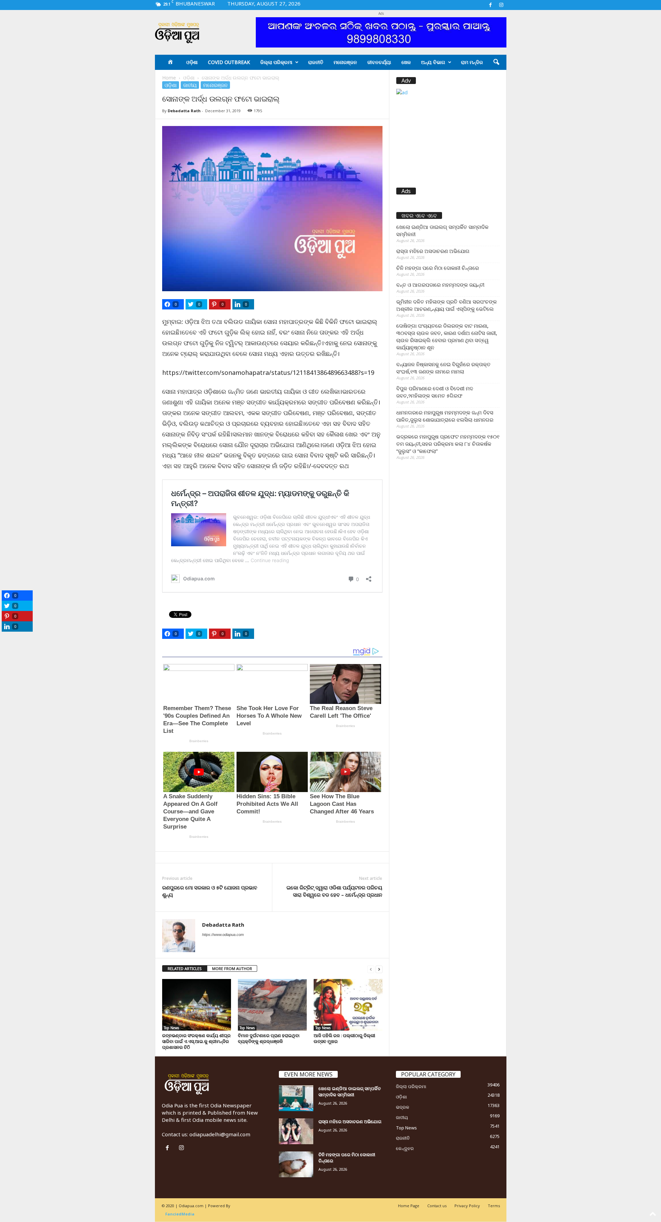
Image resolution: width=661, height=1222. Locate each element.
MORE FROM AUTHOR (232, 968)
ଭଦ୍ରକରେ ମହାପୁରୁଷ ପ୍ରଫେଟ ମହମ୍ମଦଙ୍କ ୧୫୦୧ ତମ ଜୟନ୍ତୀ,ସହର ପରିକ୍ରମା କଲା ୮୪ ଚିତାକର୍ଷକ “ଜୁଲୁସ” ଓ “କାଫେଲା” (448, 443)
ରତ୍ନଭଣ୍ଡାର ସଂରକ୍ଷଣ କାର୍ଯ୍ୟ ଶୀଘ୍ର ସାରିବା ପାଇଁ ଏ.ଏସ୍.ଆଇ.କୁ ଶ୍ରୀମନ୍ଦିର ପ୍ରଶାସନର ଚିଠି (196, 1041)
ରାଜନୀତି (315, 62)
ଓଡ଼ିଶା (192, 62)
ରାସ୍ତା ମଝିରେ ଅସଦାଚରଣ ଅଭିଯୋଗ (433, 250)
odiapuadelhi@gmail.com (219, 1134)
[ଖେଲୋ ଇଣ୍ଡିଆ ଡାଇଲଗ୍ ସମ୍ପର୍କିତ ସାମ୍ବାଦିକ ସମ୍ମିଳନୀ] (296, 1098)
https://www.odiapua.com (223, 935)
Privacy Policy (467, 1205)
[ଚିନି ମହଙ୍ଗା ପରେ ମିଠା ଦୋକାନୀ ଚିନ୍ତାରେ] (296, 1164)
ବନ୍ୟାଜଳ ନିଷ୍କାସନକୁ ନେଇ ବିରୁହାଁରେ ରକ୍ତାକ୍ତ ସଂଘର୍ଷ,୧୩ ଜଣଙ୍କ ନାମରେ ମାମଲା (443, 368)
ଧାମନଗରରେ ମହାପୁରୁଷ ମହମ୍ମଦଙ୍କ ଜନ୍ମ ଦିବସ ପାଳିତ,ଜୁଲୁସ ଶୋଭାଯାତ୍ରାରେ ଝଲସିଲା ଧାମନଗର (444, 416)
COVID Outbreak (229, 62)
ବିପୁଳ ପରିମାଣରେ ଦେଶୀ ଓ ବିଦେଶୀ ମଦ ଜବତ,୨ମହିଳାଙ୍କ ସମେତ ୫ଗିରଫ (434, 392)
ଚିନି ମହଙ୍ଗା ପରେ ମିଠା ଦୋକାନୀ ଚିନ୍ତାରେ (437, 267)
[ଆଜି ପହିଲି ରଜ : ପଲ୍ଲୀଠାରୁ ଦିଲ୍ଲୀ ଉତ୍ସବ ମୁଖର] (348, 1005)
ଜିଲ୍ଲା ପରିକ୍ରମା (276, 62)
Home (169, 77)
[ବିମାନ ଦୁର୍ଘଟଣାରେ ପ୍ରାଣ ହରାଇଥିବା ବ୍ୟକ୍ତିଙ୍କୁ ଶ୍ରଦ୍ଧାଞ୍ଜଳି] (272, 1005)
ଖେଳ (406, 62)
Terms (494, 1205)
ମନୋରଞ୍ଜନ (345, 62)
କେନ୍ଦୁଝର (405, 1148)
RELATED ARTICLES (185, 968)
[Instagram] (501, 5)
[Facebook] (490, 5)
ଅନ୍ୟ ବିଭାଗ (433, 62)
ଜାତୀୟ (190, 85)
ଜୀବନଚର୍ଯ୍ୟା (379, 62)
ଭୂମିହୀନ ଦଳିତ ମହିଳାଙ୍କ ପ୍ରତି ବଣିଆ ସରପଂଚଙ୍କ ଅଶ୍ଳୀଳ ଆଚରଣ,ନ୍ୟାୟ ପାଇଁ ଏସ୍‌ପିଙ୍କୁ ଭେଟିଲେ (446, 305)
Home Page (408, 1205)
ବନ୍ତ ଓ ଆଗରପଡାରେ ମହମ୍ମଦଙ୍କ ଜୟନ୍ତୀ (440, 284)
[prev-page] (370, 968)
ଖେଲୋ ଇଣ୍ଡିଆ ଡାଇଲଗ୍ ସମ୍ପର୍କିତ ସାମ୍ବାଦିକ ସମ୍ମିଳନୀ (442, 230)
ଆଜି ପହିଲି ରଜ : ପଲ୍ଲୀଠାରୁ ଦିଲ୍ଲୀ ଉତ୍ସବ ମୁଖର (344, 1038)
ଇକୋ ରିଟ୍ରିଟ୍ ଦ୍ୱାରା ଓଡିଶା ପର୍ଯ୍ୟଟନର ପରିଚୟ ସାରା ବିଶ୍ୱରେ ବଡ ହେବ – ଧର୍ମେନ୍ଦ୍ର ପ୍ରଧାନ (334, 891)
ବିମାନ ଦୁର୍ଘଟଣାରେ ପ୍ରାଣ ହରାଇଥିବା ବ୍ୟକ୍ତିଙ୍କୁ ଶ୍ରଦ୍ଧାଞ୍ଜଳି (269, 1038)
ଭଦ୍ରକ (402, 1107)
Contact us (437, 1205)
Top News (171, 1027)
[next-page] (379, 968)
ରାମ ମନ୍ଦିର (472, 62)
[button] (496, 62)
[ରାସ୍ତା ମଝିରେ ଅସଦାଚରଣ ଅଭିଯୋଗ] (296, 1131)
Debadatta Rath (184, 110)
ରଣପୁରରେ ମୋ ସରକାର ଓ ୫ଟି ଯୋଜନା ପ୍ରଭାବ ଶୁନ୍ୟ (209, 891)
